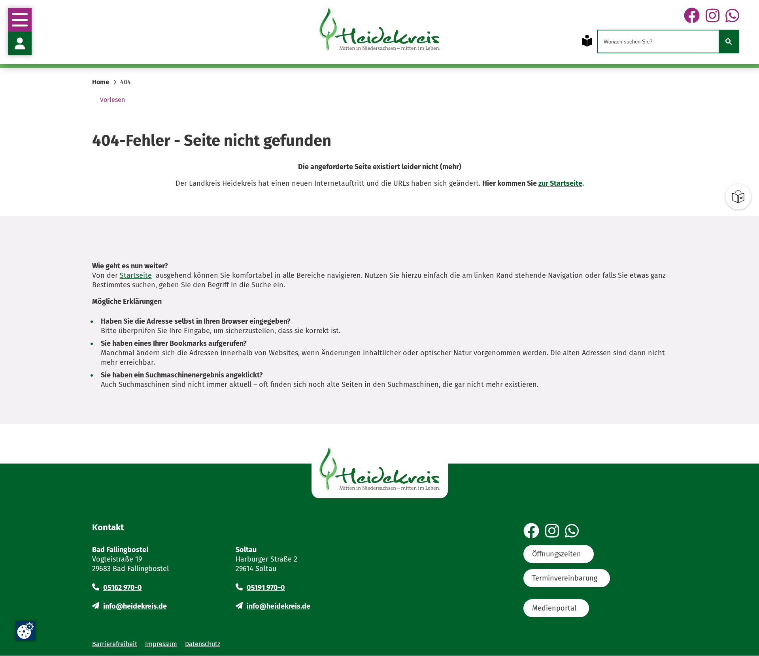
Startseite (136, 275)
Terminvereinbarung (564, 578)
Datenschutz (202, 644)
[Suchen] (728, 41)
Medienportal (554, 608)
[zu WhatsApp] (732, 16)
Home (100, 82)
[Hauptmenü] (20, 20)
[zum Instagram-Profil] (712, 16)
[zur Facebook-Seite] (692, 16)
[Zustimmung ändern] (25, 630)
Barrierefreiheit (114, 644)
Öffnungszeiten (556, 554)
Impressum (161, 644)
